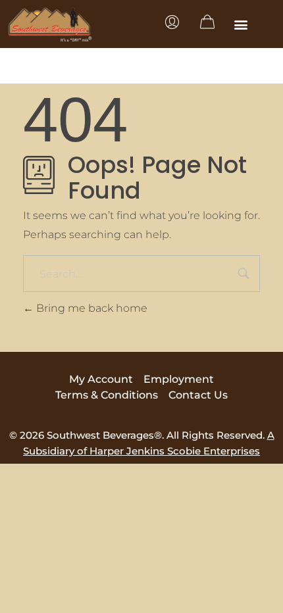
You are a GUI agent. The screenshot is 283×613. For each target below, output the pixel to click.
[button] (241, 24)
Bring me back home (90, 308)
